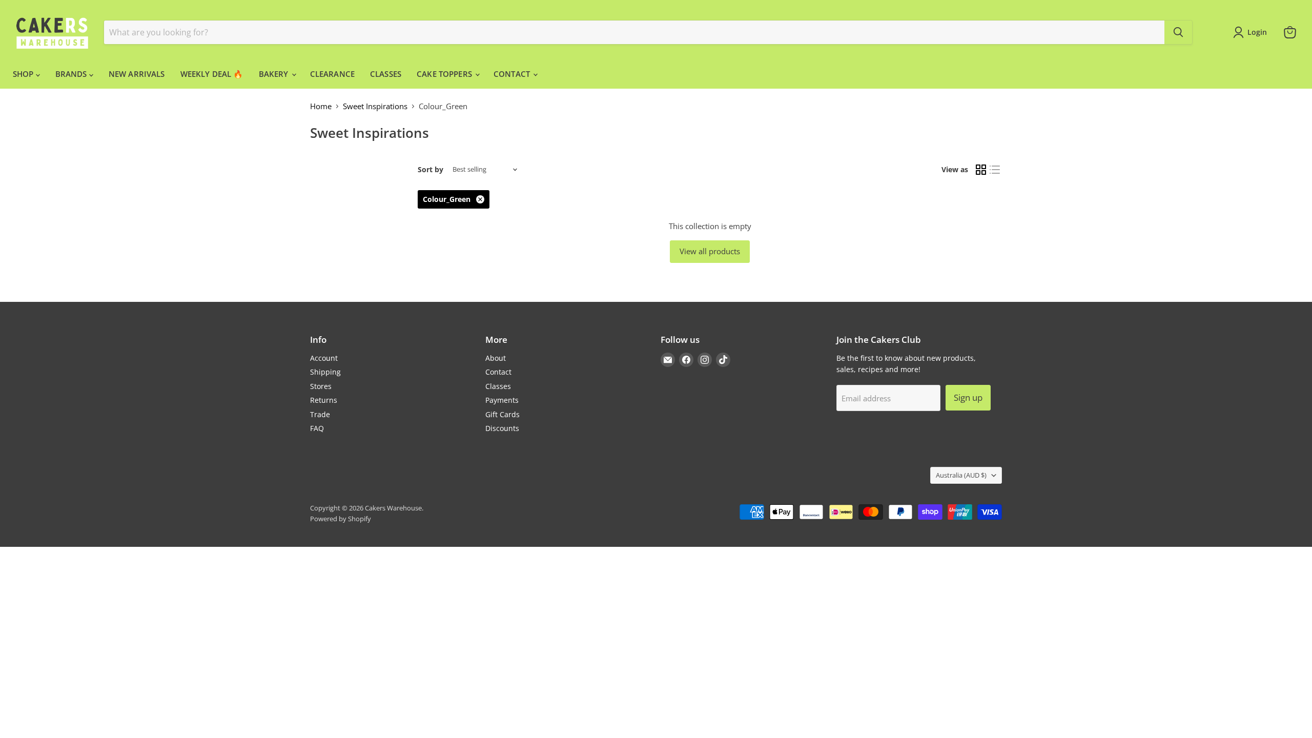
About (495, 358)
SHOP (24, 74)
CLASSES (385, 74)
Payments (502, 400)
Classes (498, 386)
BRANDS (72, 74)
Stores (321, 386)
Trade (320, 414)
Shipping (325, 372)
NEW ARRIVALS (137, 74)
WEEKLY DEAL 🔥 (211, 74)
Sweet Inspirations (375, 106)
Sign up (968, 397)
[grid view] (981, 169)
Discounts (502, 428)
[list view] (995, 169)
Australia (961, 475)
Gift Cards (502, 414)
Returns (323, 400)
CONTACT (513, 74)
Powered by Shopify (340, 518)
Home (321, 106)
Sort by (430, 170)
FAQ (317, 428)
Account (324, 358)
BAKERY (275, 74)
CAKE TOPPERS (445, 74)
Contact (498, 372)
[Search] (1178, 32)
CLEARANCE (332, 74)
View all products (710, 251)
